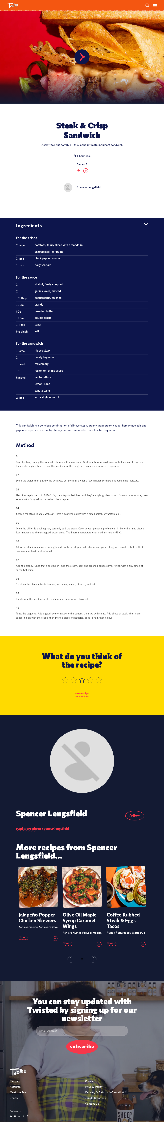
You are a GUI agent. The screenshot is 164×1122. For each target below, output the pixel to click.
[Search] (147, 5)
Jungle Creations (95, 1098)
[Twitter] (19, 1116)
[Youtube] (11, 1116)
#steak (111, 933)
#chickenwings (72, 933)
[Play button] (82, 56)
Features (15, 1087)
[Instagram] (27, 1116)
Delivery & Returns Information (104, 1092)
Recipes (15, 1081)
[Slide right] (91, 959)
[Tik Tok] (23, 1116)
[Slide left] (73, 959)
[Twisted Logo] (12, 5)
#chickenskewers (49, 927)
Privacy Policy (93, 1087)
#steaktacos (123, 933)
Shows (14, 1098)
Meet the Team (19, 1092)
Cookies (90, 1081)
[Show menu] (155, 5)
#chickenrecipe (28, 927)
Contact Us (92, 1103)
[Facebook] (15, 1116)
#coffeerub (138, 933)
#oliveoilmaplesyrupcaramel (99, 933)
